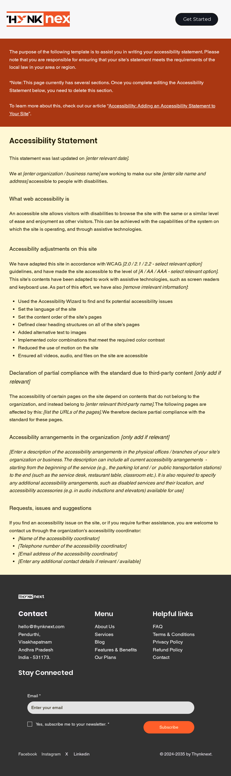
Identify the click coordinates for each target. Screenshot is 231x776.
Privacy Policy (168, 642)
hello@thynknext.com (41, 626)
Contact (161, 657)
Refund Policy (168, 650)
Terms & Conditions (174, 634)
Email (34, 695)
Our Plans (105, 657)
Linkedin (82, 754)
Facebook (27, 754)
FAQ (157, 626)
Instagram (51, 754)
